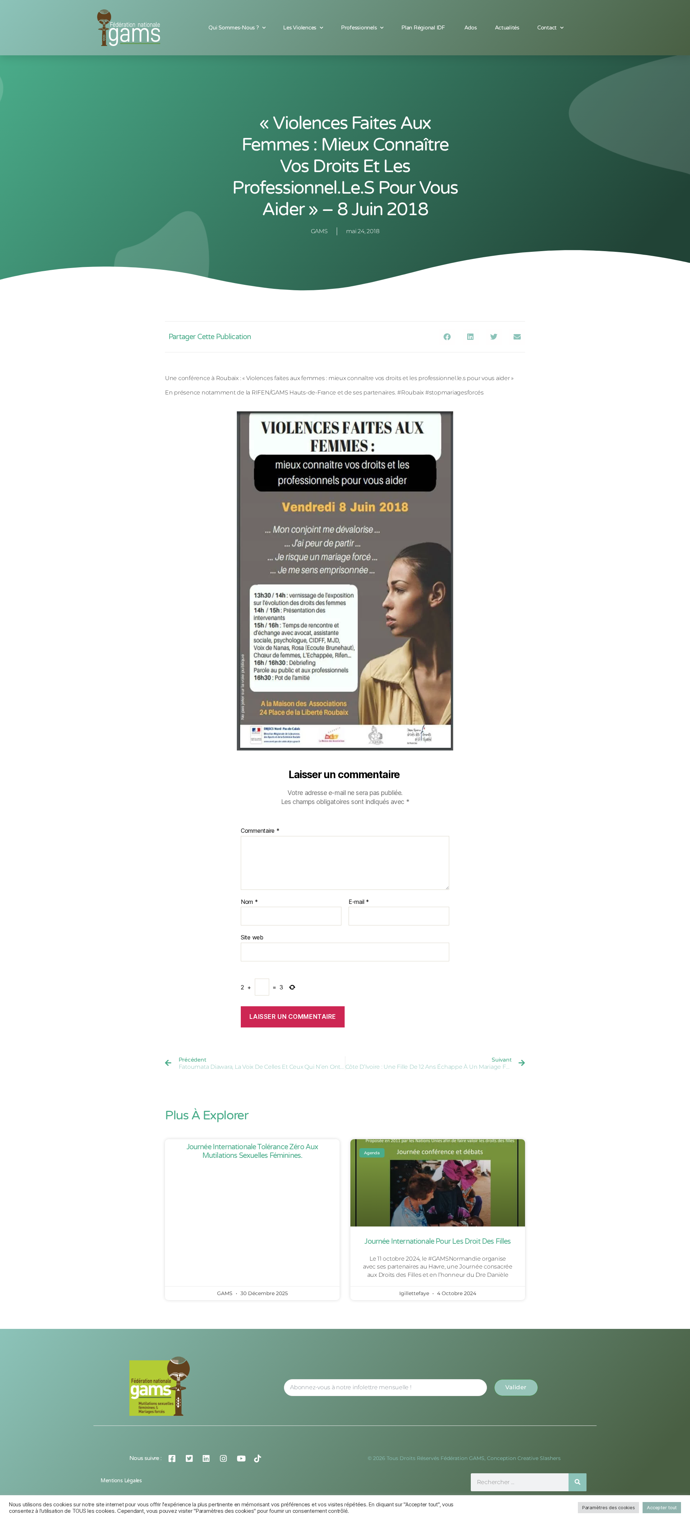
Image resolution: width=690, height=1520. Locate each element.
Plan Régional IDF (423, 27)
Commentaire (260, 831)
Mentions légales (121, 1481)
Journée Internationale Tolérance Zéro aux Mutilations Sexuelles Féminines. (252, 1151)
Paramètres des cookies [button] (608, 1507)
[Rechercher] (577, 1482)
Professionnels (359, 27)
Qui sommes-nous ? (233, 27)
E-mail (359, 902)
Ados (470, 27)
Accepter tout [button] (662, 1507)
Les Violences (299, 27)
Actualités (507, 27)
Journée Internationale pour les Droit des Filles (437, 1241)
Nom (249, 902)
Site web (252, 937)
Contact (547, 27)
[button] (447, 337)
